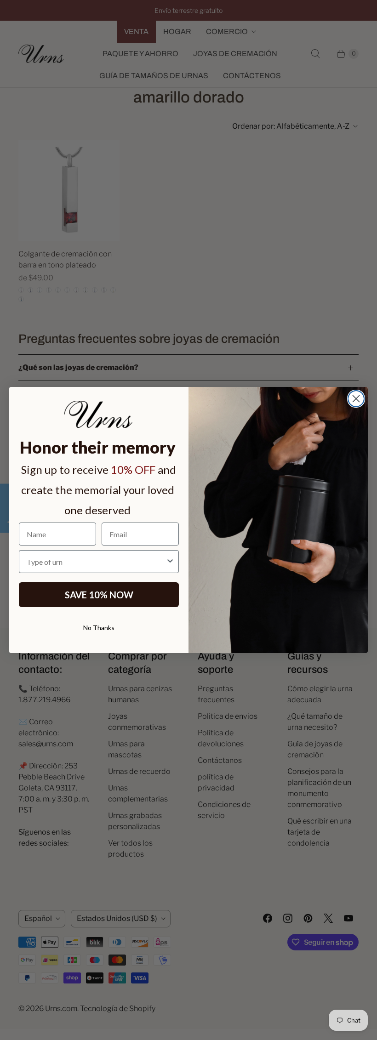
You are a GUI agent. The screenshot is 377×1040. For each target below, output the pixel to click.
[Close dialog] (356, 399)
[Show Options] (170, 562)
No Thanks (98, 627)
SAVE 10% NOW (99, 594)
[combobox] (96, 562)
